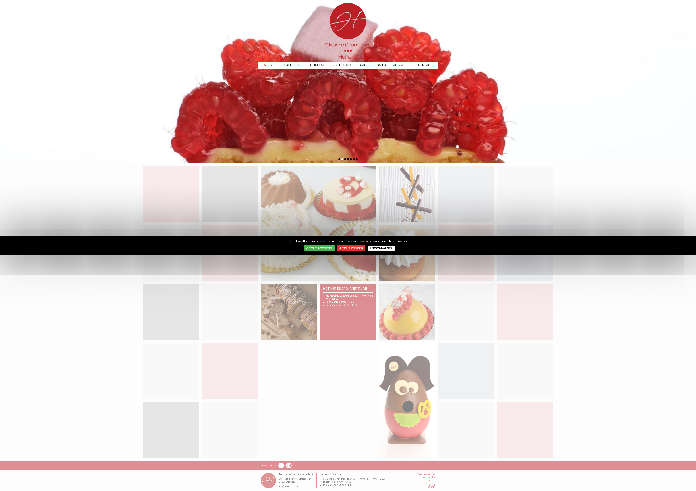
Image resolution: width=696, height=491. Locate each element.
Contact (425, 65)
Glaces (364, 65)
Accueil (270, 65)
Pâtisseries (342, 65)
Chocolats (317, 65)
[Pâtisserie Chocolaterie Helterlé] (348, 31)
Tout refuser (352, 248)
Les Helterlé (292, 65)
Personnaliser (381, 248)
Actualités (402, 65)
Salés (381, 65)
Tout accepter (320, 248)
